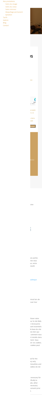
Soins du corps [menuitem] (11, 7)
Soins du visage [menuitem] (11, 4)
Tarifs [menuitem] (5, 17)
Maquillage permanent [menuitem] (14, 12)
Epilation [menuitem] (8, 15)
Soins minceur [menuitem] (10, 9)
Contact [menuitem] (6, 25)
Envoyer (32, 126)
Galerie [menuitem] (5, 20)
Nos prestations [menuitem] (9, 1)
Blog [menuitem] (4, 23)
